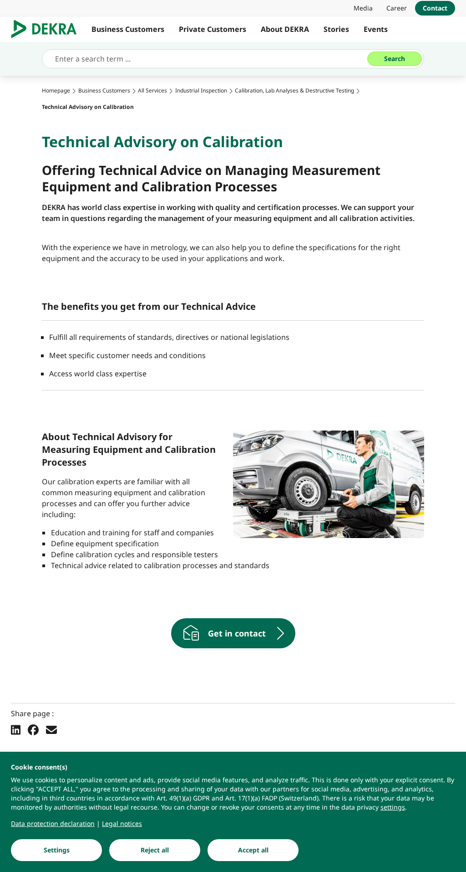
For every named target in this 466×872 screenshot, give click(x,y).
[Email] (51, 729)
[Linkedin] (15, 729)
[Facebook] (33, 729)
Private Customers (212, 29)
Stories (336, 29)
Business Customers (127, 29)
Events (376, 29)
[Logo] (47, 29)
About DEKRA (285, 29)
